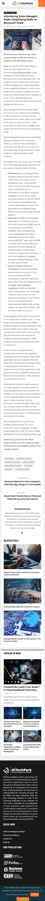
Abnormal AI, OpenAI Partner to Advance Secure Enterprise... (31, 724)
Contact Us (7, 839)
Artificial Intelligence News (14, 832)
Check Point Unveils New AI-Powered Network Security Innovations (22, 497)
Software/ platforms (10, 12)
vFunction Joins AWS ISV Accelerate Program (22, 606)
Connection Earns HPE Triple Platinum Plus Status (32, 747)
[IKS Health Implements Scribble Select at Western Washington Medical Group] (13, 736)
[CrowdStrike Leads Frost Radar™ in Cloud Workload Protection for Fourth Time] (22, 671)
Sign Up (6, 842)
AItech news (9, 458)
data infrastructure (11, 113)
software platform (22, 469)
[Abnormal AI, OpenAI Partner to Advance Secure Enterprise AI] (32, 713)
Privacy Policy (23, 899)
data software (28, 462)
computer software (23, 458)
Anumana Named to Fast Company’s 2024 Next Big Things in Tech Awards (22, 483)
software (8, 469)
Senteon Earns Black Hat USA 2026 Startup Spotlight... (13, 724)
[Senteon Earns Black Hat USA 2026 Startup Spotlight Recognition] (13, 713)
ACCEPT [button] (35, 894)
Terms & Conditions (11, 835)
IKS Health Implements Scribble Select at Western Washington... (12, 748)
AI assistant (27, 311)
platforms (28, 466)
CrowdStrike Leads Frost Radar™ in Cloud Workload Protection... (22, 688)
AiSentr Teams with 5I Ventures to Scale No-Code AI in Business (22, 573)
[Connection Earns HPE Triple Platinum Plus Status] (32, 736)
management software (13, 466)
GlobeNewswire (11, 26)
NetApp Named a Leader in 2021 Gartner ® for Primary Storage (22, 640)
